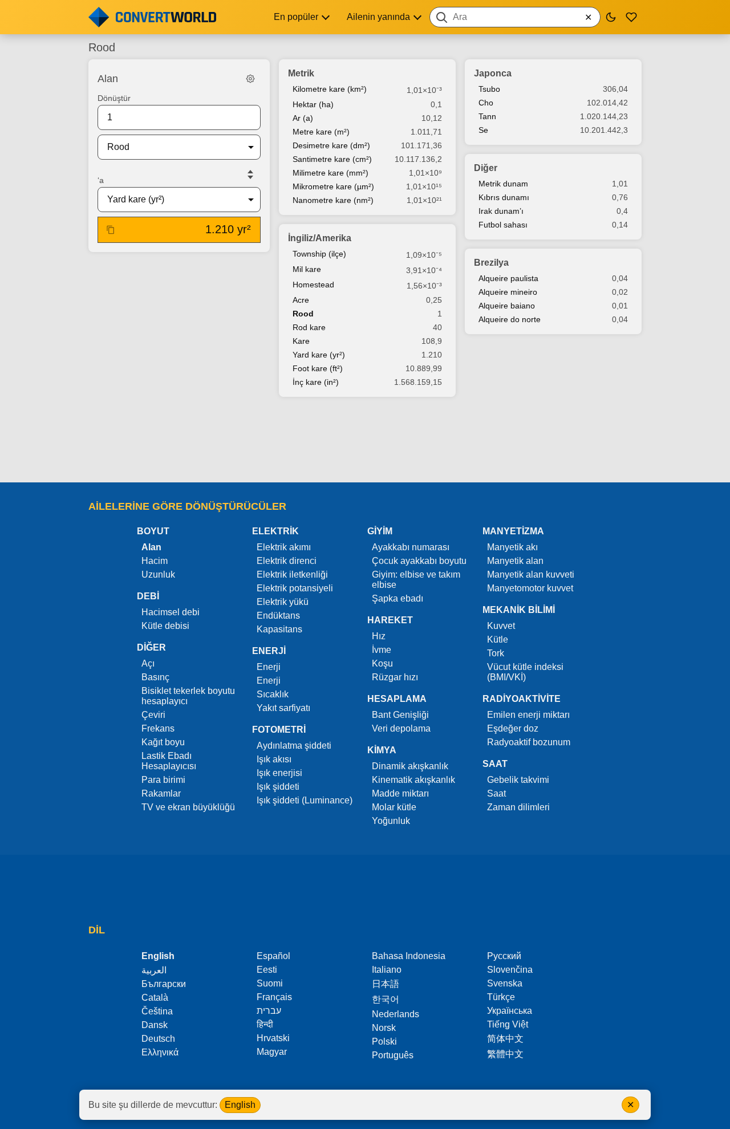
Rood (303, 313)
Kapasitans (279, 629)
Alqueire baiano (506, 305)
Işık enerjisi (279, 773)
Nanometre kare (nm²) (333, 200)
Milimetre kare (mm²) (330, 172)
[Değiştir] (250, 174)
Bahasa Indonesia (408, 956)
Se (483, 130)
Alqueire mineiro (507, 292)
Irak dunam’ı (501, 211)
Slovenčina (510, 969)
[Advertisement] (365, 440)
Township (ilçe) (319, 253)
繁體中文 (505, 1054)
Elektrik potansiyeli (295, 588)
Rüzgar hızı (395, 677)
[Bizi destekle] (631, 17)
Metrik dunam (503, 183)
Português (392, 1055)
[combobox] (515, 17)
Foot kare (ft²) (318, 368)
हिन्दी (265, 1024)
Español (273, 956)
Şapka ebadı (397, 598)
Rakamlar (161, 793)
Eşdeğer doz (512, 728)
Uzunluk (158, 574)
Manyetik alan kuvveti (530, 574)
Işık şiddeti (278, 786)
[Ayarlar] (250, 78)
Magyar (272, 1052)
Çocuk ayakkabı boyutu (419, 561)
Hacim (154, 561)
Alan (151, 547)
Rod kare (309, 327)
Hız (379, 636)
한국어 (385, 999)
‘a (101, 180)
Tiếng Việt (507, 1024)
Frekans (158, 728)
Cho (485, 102)
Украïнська (509, 1011)
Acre (301, 299)
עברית (269, 1011)
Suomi (270, 983)
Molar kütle (394, 807)
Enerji (269, 667)
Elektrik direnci (287, 561)
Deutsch (158, 1038)
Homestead (313, 284)
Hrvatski (273, 1038)
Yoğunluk (391, 821)
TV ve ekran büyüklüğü (188, 807)
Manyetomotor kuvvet (530, 588)
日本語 (385, 984)
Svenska (504, 983)
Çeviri (153, 715)
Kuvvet (501, 626)
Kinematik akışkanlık (413, 780)
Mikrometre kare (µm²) (333, 186)
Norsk (384, 1028)
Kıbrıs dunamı (503, 197)
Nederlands (395, 1014)
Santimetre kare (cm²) (332, 159)
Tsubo (489, 89)
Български (163, 984)
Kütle (497, 639)
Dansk (154, 1025)
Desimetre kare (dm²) (331, 145)
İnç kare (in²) (316, 382)
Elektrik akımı (284, 547)
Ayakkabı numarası (410, 547)
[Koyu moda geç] (611, 17)
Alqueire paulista (508, 278)
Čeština (157, 1011)
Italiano (387, 969)
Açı (148, 663)
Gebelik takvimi (518, 780)
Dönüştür (114, 98)
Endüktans (278, 615)
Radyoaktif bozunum (528, 742)
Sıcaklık (273, 694)
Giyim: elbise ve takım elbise (416, 580)
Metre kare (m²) (321, 131)
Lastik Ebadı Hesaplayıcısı (168, 761)
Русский (504, 956)
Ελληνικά (160, 1052)
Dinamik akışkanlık (410, 766)
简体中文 (505, 1038)
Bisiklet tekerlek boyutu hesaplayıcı (188, 696)
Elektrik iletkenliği (292, 574)
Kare (301, 341)
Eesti (267, 969)
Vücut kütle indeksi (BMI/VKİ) (525, 672)
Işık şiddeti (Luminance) (304, 800)
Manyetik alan (515, 561)
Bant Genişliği (400, 715)
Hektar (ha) (313, 104)
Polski (384, 1041)
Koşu (382, 663)
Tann (487, 116)
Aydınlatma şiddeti (294, 745)
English (240, 1105)
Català (154, 997)
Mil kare (307, 269)
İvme (381, 650)
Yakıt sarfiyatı (283, 708)
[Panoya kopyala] (110, 230)
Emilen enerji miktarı (528, 715)
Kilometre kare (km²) (330, 89)
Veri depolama (401, 728)
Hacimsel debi (170, 612)
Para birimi (163, 780)
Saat (496, 793)
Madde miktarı (400, 793)
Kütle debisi (165, 626)
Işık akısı (274, 759)
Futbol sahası (503, 224)
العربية (154, 970)
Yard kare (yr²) (319, 354)
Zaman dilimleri (518, 807)
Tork (495, 653)
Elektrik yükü (283, 602)
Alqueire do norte (509, 319)
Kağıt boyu (163, 742)
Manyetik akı (512, 547)
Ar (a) (303, 118)
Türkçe (501, 997)
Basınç (155, 677)
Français (274, 997)
